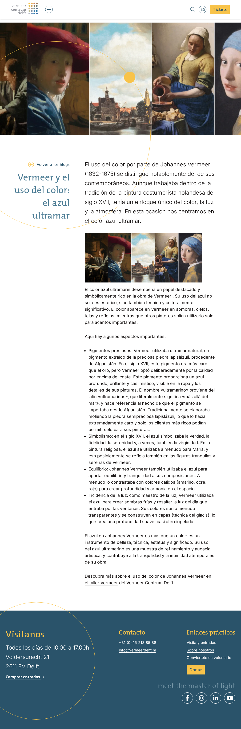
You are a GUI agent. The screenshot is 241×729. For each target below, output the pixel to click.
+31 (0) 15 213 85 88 (137, 642)
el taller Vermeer (101, 582)
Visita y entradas (201, 642)
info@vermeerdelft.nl (137, 650)
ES (203, 9)
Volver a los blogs (53, 164)
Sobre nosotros (200, 650)
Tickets (220, 9)
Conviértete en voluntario (209, 657)
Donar (195, 669)
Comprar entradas (23, 676)
